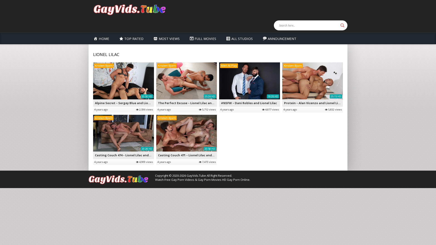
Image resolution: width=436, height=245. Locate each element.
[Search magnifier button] (342, 25)
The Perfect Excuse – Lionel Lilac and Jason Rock (194, 103)
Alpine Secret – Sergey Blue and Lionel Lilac (127, 103)
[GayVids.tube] (129, 9)
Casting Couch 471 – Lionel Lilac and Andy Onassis (195, 155)
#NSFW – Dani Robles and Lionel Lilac (249, 103)
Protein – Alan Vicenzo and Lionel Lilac (313, 103)
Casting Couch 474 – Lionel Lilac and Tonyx (127, 155)
